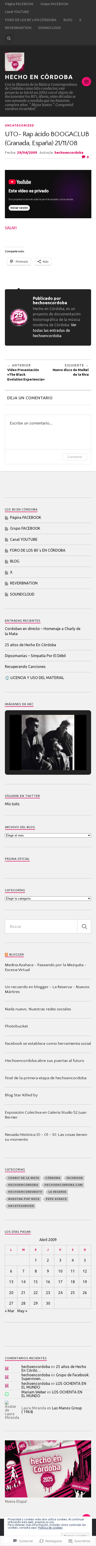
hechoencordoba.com (64, 1184)
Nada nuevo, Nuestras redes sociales (38, 1009)
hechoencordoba (69, 152)
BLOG (67, 20)
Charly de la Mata (23, 1178)
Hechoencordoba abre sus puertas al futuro (44, 1060)
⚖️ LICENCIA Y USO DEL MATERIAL (34, 678)
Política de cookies (50, 1527)
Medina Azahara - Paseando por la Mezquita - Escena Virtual (45, 967)
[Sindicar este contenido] (6, 954)
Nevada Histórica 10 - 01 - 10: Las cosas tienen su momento (46, 1137)
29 (36, 1303)
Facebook (75, 1178)
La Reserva (57, 1191)
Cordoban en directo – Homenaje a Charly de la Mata (42, 631)
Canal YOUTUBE (17, 12)
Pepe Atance (56, 1199)
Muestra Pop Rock (24, 1199)
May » (22, 1311)
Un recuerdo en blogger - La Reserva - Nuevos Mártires (47, 989)
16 (48, 1282)
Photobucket (16, 1026)
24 (60, 1293)
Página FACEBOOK (19, 4)
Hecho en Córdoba (39, 77)
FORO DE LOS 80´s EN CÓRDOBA (30, 20)
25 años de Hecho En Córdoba (30, 645)
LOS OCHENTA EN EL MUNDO (51, 1394)
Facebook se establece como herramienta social (48, 1043)
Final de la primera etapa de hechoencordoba (45, 1078)
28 (23, 1303)
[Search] (9, 38)
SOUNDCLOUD (49, 28)
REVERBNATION (18, 28)
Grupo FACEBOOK (55, 4)
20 (11, 1293)
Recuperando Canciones (25, 666)
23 (48, 1293)
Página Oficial (17, 858)
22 (36, 1293)
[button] (37, 758)
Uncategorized (19, 125)
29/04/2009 (27, 152)
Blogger (16, 954)
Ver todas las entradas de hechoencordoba (54, 330)
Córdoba (52, 1178)
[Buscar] (84, 926)
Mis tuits (12, 804)
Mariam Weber (33, 1392)
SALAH (11, 227)
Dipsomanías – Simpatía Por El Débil (35, 656)
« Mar (9, 1311)
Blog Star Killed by (21, 1095)
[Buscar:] (48, 926)
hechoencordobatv (25, 1191)
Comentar (74, 457)
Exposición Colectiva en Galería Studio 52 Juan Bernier (45, 1115)
